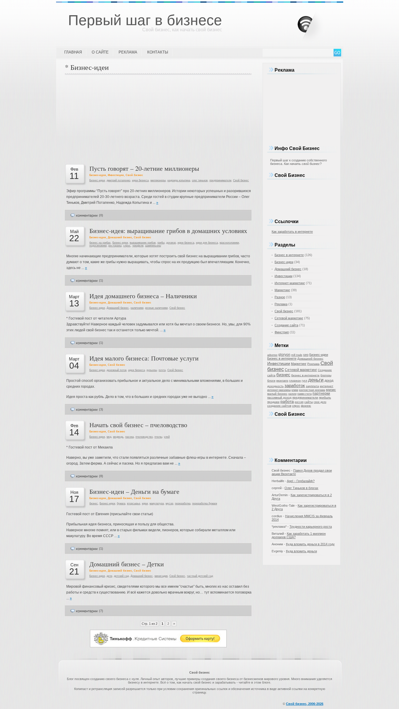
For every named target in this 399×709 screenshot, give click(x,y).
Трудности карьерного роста (310, 526)
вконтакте (282, 380)
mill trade (296, 354)
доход (329, 380)
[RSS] (315, 23)
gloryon (284, 355)
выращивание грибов (143, 242)
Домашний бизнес (120, 237)
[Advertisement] (158, 119)
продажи (273, 401)
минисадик (161, 576)
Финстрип (282, 332)
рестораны (115, 245)
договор (171, 242)
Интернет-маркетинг (290, 283)
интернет (326, 386)
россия (299, 402)
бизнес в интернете (305, 375)
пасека (129, 436)
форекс (306, 405)
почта (162, 370)
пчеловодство (144, 436)
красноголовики (229, 242)
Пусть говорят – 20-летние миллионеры (144, 168)
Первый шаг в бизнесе (145, 20)
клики (295, 390)
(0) (101, 215)
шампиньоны (153, 245)
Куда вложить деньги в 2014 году (310, 544)
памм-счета (304, 393)
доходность (275, 386)
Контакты (157, 52)
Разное (280, 297)
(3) (101, 409)
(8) (101, 476)
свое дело (320, 402)
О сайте (100, 52)
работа (287, 401)
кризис (331, 389)
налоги (292, 393)
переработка (182, 503)
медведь (118, 436)
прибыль (325, 397)
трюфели (137, 245)
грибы (160, 242)
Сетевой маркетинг (289, 318)
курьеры (152, 370)
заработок (294, 385)
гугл (304, 380)
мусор (169, 503)
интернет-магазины (279, 390)
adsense (272, 354)
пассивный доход (279, 397)
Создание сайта (286, 325)
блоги (271, 380)
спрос (127, 245)
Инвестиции (116, 175)
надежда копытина (178, 180)
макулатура (157, 503)
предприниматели (220, 180)
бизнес (93, 503)
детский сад (121, 576)
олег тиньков (200, 180)
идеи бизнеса (140, 180)
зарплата (312, 386)
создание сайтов (279, 405)
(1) (101, 280)
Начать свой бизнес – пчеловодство (138, 424)
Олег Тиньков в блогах (301, 488)
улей (167, 436)
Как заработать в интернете (292, 231)
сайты (308, 401)
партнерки (321, 393)
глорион (295, 380)
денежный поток (116, 370)
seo (305, 354)
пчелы (158, 436)
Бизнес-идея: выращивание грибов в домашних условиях (168, 230)
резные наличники (156, 307)
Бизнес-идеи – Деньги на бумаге (134, 491)
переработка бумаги (204, 503)
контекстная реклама (312, 390)
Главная (73, 52)
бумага (121, 503)
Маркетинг (282, 290)
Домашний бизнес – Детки (126, 564)
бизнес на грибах (100, 242)
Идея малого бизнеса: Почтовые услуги (144, 358)
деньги (316, 380)
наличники (137, 307)
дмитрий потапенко (118, 180)
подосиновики (98, 245)
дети (109, 576)
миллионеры (158, 180)
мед (109, 436)
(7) (101, 611)
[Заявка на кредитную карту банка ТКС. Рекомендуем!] (158, 646)
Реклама (128, 52)
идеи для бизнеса (207, 242)
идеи (145, 503)
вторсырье (133, 503)
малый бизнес (277, 393)
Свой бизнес (134, 175)
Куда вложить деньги (301, 551)
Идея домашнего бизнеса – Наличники (143, 295)
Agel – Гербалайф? (301, 481)
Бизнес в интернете (289, 255)
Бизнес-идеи (97, 175)
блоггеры (325, 375)
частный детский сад (200, 576)
